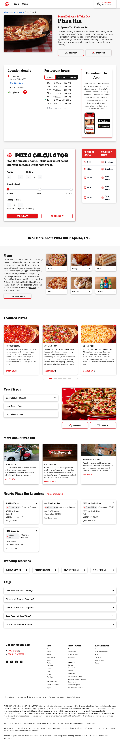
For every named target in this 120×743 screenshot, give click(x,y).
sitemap (32, 287)
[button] (31, 398)
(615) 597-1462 (12, 548)
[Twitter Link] (12, 662)
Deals (16, 3)
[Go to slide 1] (50, 378)
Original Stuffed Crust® (26, 282)
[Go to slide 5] (69, 378)
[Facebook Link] (8, 662)
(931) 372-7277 (50, 517)
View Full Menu (17, 296)
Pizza (50, 268)
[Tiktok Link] (17, 662)
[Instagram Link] (22, 662)
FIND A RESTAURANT (55, 494)
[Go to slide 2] (55, 378)
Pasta (50, 291)
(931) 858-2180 (89, 520)
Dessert (75, 291)
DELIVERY (50, 77)
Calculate (22, 216)
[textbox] (21, 356)
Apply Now (10, 479)
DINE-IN (73, 77)
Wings (75, 268)
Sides (99, 268)
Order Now (57, 216)
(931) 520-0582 (12, 520)
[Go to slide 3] (60, 378)
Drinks (100, 291)
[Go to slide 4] (64, 378)
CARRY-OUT (62, 77)
